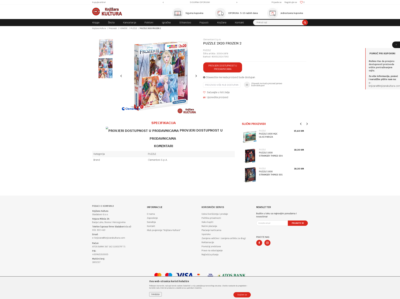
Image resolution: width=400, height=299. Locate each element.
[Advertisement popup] (200, 149)
